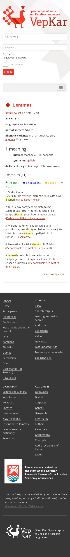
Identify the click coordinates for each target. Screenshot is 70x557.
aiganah (33, 135)
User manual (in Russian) (12, 370)
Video (38, 336)
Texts (38, 305)
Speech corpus (44, 311)
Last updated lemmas (16, 424)
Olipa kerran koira (28, 199)
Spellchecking (43, 357)
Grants (7, 363)
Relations (8, 402)
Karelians (8, 342)
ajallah (31, 160)
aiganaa (10, 139)
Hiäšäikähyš (23, 237)
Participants (10, 311)
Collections (41, 330)
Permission (9, 358)
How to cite (9, 377)
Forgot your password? (15, 57)
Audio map (41, 325)
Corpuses (40, 402)
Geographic (42, 413)
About (7, 300)
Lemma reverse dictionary (12, 431)
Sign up (7, 54)
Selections (9, 438)
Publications (10, 322)
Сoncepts (40, 440)
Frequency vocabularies (49, 352)
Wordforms (9, 397)
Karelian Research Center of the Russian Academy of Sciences (46, 474)
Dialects (40, 397)
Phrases (7, 408)
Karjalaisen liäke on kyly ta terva (25, 218)
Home (6, 306)
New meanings (12, 418)
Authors (40, 424)
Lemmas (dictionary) (15, 391)
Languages (41, 391)
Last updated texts (46, 347)
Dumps (7, 352)
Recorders (41, 429)
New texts (41, 341)
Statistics (8, 347)
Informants (41, 418)
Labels (39, 454)
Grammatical (42, 434)
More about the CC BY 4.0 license (23, 506)
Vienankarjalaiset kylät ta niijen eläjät (28, 248)
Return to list (13, 113)
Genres (39, 408)
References (9, 316)
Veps (5, 336)
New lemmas (10, 413)
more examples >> (53, 274)
